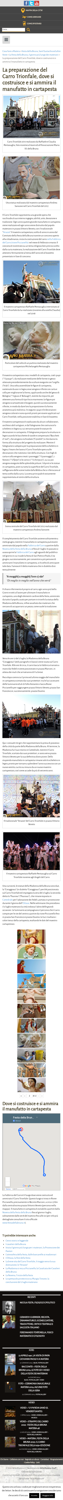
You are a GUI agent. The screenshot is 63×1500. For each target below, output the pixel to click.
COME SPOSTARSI (34, 24)
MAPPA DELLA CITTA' (34, 10)
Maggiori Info (47, 1496)
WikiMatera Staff (48, 1468)
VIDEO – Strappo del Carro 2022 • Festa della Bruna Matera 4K (34, 1425)
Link (38, 1462)
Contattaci (45, 1459)
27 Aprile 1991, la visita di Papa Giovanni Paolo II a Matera (34, 1357)
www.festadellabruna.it (13, 1223)
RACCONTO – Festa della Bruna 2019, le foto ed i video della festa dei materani (34, 1370)
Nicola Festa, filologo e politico (37, 1302)
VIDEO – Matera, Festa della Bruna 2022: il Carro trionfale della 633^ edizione (34, 1442)
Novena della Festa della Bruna (17, 549)
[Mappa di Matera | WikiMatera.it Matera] (23, 10)
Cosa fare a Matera (11, 51)
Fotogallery (43, 1363)
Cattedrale (7, 900)
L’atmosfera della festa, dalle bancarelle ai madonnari (31, 1254)
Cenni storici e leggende (17, 1240)
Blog (36, 1363)
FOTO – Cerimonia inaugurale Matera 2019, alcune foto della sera (34, 1387)
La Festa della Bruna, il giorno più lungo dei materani (33, 55)
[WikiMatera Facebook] (26, 3)
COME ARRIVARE (34, 17)
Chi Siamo (4, 1459)
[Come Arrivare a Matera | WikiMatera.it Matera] (24, 17)
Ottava (26, 903)
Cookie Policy (29, 1462)
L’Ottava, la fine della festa (18, 1258)
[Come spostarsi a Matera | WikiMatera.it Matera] (24, 24)
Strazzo (6, 232)
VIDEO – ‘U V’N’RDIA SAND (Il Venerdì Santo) (34, 1409)
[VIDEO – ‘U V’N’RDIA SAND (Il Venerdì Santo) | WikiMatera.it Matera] (10, 1411)
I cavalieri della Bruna (16, 1244)
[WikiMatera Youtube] (36, 3)
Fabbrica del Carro (36, 545)
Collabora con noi (17, 1459)
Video (42, 1380)
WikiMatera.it (19, 1468)
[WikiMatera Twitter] (31, 3)
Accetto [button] (34, 1496)
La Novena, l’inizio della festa (19, 1275)
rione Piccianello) (20, 242)
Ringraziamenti (56, 1459)
